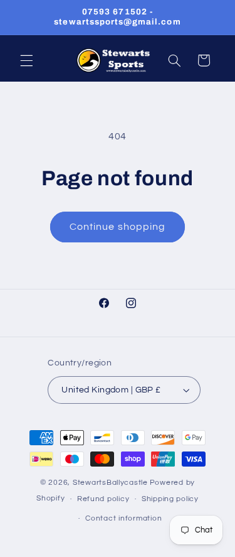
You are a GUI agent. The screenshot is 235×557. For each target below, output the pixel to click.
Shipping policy (170, 498)
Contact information (123, 518)
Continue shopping (117, 227)
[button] (26, 60)
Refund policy (103, 498)
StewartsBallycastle (110, 482)
